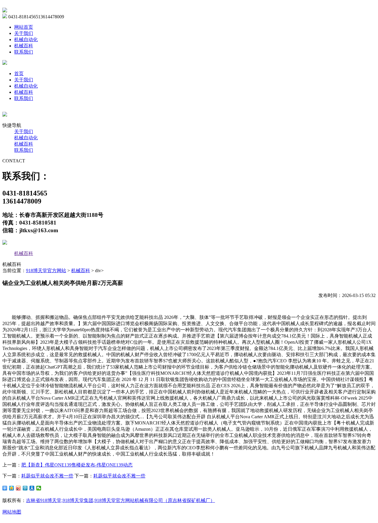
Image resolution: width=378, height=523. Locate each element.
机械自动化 (26, 39)
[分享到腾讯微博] (25, 488)
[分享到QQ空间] (11, 488)
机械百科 (23, 45)
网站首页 (23, 27)
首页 (19, 73)
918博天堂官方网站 (46, 270)
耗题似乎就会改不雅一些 (47, 475)
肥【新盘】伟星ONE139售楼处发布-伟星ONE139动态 (77, 464)
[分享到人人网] (32, 488)
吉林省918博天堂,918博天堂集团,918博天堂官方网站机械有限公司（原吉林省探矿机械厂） (120, 500)
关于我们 (23, 33)
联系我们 (23, 51)
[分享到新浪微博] (18, 488)
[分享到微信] (38, 488)
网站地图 (11, 511)
